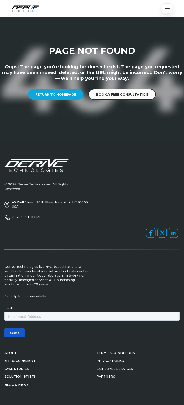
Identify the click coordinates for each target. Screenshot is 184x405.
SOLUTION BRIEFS (20, 377)
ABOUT (10, 353)
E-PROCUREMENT (19, 361)
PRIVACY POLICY (110, 361)
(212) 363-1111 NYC (26, 217)
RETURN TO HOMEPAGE (55, 94)
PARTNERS (105, 377)
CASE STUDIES (16, 369)
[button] (167, 8)
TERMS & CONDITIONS (115, 353)
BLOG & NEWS (16, 385)
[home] (26, 8)
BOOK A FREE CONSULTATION (122, 94)
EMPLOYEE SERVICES (114, 369)
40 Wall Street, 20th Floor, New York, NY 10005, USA (50, 204)
